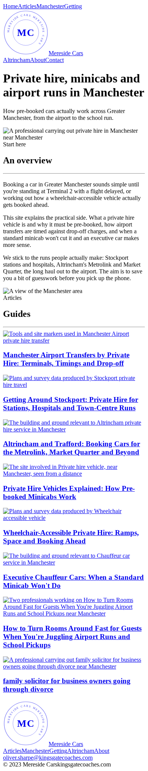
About (37, 60)
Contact (54, 60)
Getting (73, 6)
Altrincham (16, 60)
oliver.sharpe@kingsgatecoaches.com (48, 757)
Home (10, 6)
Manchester (50, 6)
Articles (27, 6)
